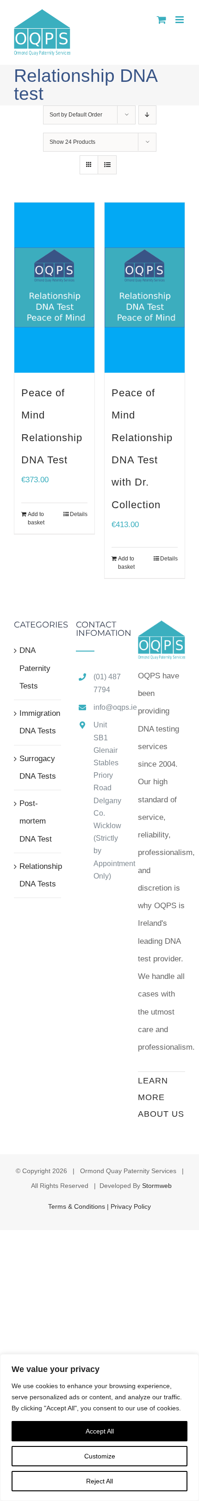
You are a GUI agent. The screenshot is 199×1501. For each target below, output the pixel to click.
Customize (99, 1456)
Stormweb (157, 1185)
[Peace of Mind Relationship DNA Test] (54, 288)
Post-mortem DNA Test (35, 821)
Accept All (100, 1431)
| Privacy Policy (129, 1206)
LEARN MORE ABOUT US (161, 1097)
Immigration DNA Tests (37, 722)
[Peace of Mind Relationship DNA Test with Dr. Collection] (145, 288)
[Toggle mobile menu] (180, 20)
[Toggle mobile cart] (161, 20)
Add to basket (36, 518)
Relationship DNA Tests (37, 875)
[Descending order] (147, 114)
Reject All (99, 1481)
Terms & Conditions (77, 1206)
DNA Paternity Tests (34, 668)
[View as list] (107, 165)
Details (78, 514)
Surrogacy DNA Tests (37, 767)
